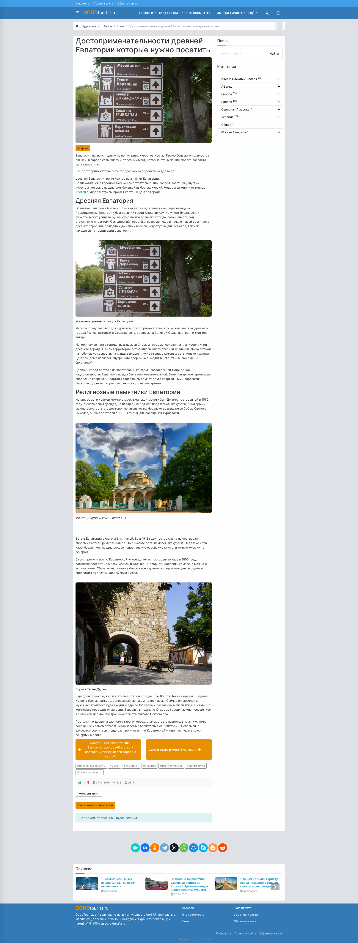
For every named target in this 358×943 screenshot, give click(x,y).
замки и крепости (90, 772)
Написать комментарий (95, 805)
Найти (274, 53)
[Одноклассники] (154, 847)
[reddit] (222, 847)
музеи (115, 765)
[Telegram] (164, 847)
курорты (150, 765)
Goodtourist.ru (189, 939)
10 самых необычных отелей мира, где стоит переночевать (118, 882)
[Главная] (77, 26)
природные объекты (92, 765)
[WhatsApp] (183, 847)
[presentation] (82, 886)
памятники (132, 765)
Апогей (81, 192)
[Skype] (203, 847)
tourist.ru (100, 12)
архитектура (197, 765)
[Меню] (78, 13)
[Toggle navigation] (278, 13)
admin (131, 782)
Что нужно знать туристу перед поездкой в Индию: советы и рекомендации (259, 882)
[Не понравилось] (88, 782)
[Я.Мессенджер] (135, 847)
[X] (174, 847)
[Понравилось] (79, 782)
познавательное (172, 765)
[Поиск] (267, 13)
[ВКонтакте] (145, 847)
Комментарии (88, 793)
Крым (84, 148)
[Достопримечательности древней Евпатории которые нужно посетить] (144, 100)
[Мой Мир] (193, 847)
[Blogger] (212, 847)
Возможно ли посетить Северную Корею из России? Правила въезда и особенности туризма (189, 884)
